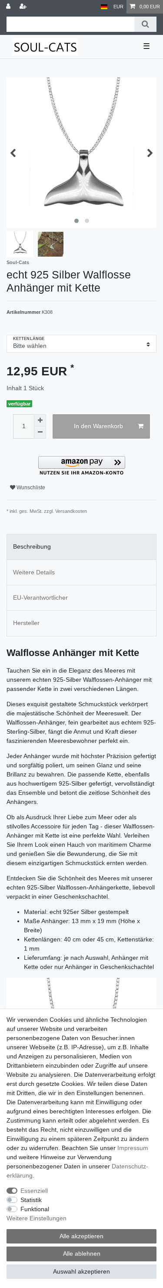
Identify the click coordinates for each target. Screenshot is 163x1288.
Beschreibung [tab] (32, 546)
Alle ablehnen (81, 1253)
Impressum (132, 1147)
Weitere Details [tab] (34, 572)
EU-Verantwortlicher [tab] (40, 597)
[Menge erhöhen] (40, 420)
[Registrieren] (24, 7)
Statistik (31, 1199)
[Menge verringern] (40, 432)
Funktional (34, 1209)
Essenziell (34, 1190)
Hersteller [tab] (26, 622)
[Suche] (145, 24)
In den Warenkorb (98, 425)
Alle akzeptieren (81, 1236)
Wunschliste (30, 487)
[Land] (104, 7)
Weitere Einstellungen (37, 1218)
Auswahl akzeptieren (81, 1271)
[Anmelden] (9, 7)
